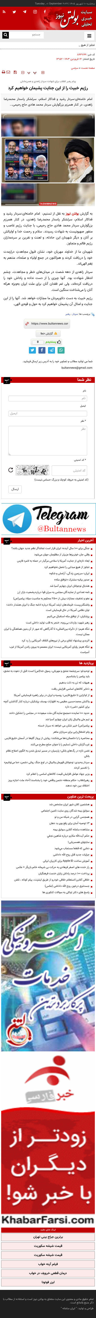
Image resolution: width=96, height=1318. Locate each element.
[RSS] (4, 12)
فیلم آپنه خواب (48, 1264)
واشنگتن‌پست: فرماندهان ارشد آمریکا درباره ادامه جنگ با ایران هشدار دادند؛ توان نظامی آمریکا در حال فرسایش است (47, 607)
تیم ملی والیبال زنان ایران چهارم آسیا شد (67, 719)
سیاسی (74, 68)
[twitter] (14, 12)
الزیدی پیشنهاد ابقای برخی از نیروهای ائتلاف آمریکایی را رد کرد (55, 641)
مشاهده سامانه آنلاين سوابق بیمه (71, 830)
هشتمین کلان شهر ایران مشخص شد (69, 804)
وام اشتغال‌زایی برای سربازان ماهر (71, 732)
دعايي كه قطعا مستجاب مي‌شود (72, 848)
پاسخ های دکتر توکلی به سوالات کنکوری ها (65, 892)
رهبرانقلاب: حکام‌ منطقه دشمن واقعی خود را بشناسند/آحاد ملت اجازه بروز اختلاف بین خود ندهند (48, 783)
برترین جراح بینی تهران (48, 1237)
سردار (75, 314)
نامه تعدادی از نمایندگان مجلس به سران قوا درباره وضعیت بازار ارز (53, 592)
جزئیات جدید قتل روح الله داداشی (71, 855)
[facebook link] (41, 350)
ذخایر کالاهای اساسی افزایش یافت (70, 689)
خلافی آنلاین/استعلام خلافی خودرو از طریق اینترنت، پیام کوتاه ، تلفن (51, 880)
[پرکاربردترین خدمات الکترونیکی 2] (48, 976)
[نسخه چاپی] (3, 72)
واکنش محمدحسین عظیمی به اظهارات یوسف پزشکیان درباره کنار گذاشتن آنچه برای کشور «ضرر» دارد (46, 704)
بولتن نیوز (72, 213)
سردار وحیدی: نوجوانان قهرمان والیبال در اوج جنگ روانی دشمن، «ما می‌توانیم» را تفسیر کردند (46, 765)
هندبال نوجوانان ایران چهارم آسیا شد (69, 586)
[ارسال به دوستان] (8, 72)
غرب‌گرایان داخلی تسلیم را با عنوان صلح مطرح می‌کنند (60, 744)
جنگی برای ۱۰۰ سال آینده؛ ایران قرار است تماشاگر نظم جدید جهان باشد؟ (50, 548)
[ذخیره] (15, 72)
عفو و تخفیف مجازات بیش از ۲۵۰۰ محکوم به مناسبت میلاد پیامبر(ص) (51, 598)
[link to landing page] (72, 18)
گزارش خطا (47, 333)
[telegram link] (51, 350)
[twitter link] (32, 350)
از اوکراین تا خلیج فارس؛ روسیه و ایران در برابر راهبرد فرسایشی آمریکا (51, 695)
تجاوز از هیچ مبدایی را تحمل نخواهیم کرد (72, 45)
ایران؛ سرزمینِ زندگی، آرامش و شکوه (69, 573)
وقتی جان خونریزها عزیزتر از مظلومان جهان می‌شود (61, 555)
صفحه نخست (88, 68)
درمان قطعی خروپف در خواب (48, 1273)
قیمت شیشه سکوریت (48, 1246)
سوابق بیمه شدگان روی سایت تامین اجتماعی (65, 811)
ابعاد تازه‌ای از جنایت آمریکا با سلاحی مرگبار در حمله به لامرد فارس (53, 561)
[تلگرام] (48, 519)
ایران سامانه (68, 1308)
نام (84, 391)
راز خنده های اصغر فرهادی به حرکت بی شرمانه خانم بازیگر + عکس (52, 867)
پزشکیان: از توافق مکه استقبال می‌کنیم (68, 616)
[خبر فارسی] (48, 1139)
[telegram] (25, 12)
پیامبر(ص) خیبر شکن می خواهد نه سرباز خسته (63, 726)
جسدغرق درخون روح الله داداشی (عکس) (67, 886)
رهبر (67, 314)
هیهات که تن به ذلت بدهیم (73, 683)
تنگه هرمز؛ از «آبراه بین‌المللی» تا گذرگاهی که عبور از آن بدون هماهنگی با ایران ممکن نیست (46, 631)
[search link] (5, 35)
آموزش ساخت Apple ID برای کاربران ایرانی (66, 861)
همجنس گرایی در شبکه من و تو (72, 817)
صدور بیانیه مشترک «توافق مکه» (71, 580)
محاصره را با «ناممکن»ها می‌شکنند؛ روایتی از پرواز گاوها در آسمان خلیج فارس (47, 738)
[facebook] (44, 12)
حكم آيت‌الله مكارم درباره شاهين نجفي (68, 836)
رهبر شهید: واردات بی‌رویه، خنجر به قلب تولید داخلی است (57, 623)
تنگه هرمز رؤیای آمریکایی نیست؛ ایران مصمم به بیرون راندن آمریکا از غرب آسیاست (49, 649)
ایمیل (83, 406)
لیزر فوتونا (48, 1282)
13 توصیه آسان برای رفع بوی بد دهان (69, 823)
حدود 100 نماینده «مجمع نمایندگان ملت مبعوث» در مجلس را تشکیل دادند (49, 713)
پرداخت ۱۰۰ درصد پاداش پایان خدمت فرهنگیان (63, 873)
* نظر (83, 421)
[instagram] (35, 12)
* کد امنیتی (80, 460)
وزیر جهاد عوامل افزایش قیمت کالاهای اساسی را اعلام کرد (57, 774)
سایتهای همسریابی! (78, 842)
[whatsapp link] (61, 350)
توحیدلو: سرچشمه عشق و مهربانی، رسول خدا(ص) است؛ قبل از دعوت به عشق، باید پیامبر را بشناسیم (46, 674)
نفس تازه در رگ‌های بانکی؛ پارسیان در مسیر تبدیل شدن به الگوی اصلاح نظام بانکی (47, 753)
